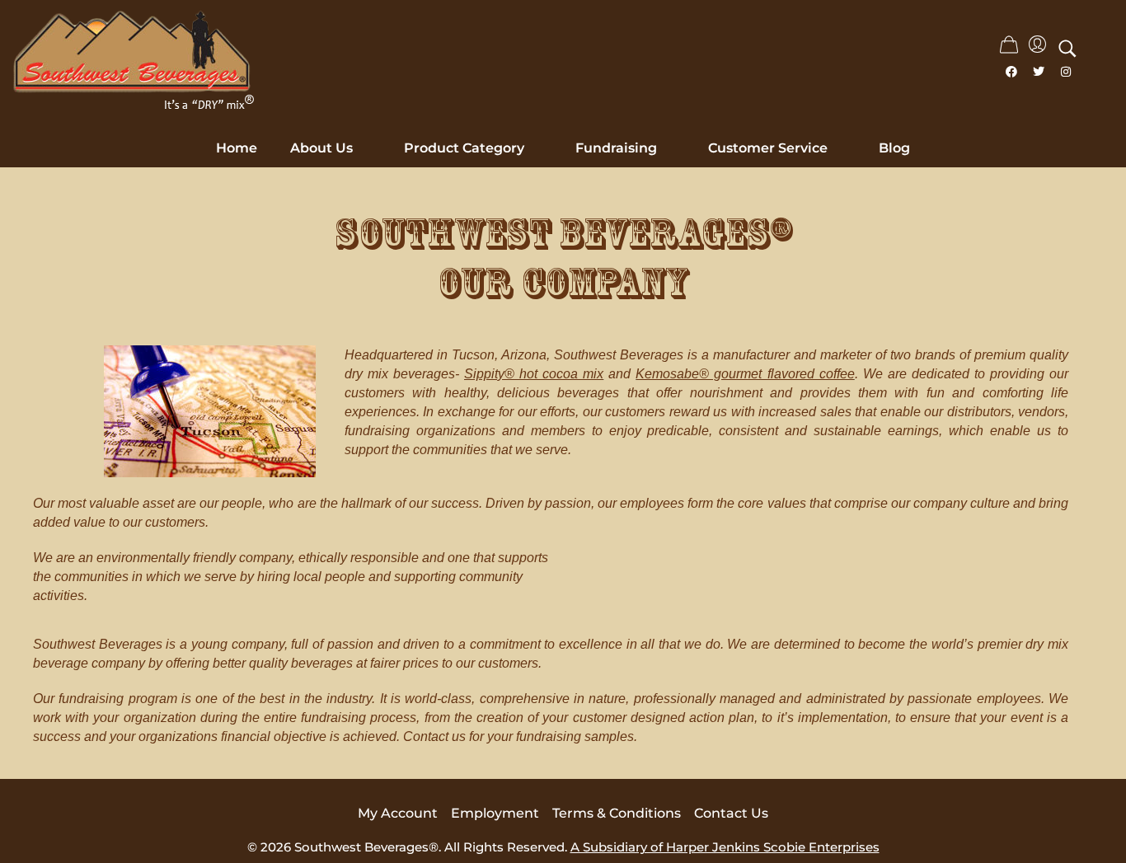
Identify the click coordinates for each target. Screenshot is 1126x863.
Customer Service (768, 148)
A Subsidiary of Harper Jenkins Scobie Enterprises (725, 847)
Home (236, 148)
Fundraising (616, 148)
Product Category (464, 148)
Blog (894, 148)
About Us (321, 148)
